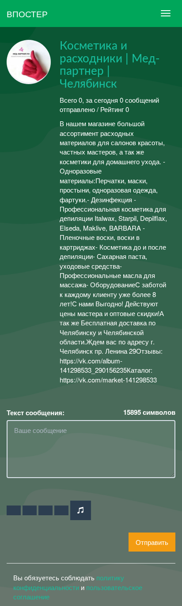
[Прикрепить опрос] (45, 510)
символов (149, 412)
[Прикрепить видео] (30, 510)
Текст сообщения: (35, 412)
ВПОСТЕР (27, 13)
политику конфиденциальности (68, 582)
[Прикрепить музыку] (80, 510)
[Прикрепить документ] (61, 510)
